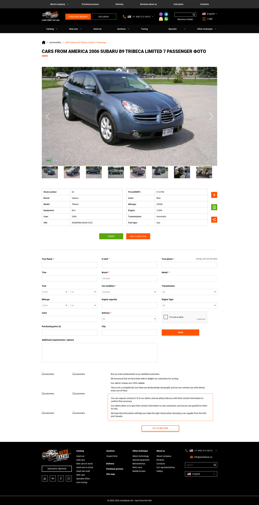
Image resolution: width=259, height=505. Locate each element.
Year (44, 286)
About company (57, 4)
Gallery (159, 471)
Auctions (121, 29)
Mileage (46, 299)
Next (211, 116)
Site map (110, 474)
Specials (172, 29)
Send (180, 332)
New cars (73, 29)
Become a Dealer (185, 19)
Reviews (160, 460)
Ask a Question (138, 236)
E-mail (106, 259)
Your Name (48, 259)
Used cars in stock (84, 467)
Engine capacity (109, 299)
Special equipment (140, 460)
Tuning (144, 29)
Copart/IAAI (112, 456)
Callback (103, 16)
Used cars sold (83, 471)
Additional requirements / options (58, 340)
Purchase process (90, 4)
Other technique (205, 29)
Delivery (119, 4)
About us (160, 451)
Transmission (168, 286)
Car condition (109, 286)
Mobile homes (138, 471)
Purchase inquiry (78, 16)
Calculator (178, 4)
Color (44, 313)
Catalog (50, 29)
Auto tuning (81, 482)
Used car (97, 29)
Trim (44, 272)
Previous (48, 116)
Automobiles (55, 42)
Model (165, 272)
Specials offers (83, 478)
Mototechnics (138, 463)
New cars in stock (84, 463)
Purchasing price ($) (51, 326)
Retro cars (137, 467)
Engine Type (167, 299)
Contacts (204, 4)
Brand (105, 272)
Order (111, 236)
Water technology (140, 456)
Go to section (160, 428)
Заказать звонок (56, 469)
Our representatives (165, 467)
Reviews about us (148, 4)
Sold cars (80, 460)
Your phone (189, 259)
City (104, 326)
